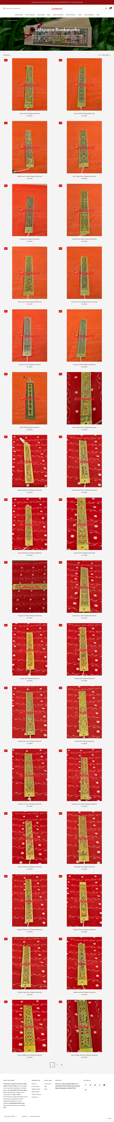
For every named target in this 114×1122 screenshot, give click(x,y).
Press (45, 1089)
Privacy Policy (35, 1086)
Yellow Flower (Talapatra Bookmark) (30, 113)
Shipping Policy (36, 1089)
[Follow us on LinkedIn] (86, 1089)
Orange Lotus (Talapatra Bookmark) (30, 239)
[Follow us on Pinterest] (99, 1085)
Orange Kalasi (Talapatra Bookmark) (84, 741)
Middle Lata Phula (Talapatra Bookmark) (84, 992)
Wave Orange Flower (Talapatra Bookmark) (30, 490)
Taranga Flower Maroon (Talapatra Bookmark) (84, 490)
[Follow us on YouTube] (104, 1085)
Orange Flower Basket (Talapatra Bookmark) (84, 239)
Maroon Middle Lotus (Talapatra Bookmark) (30, 1055)
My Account (47, 1084)
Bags (48, 14)
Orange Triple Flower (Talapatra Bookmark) (30, 553)
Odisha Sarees (19, 14)
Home (4, 20)
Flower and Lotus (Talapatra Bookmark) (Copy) (84, 302)
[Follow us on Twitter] (90, 1085)
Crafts (80, 14)
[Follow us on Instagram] (95, 1085)
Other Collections (89, 14)
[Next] (61, 1065)
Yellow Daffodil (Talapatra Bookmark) (84, 113)
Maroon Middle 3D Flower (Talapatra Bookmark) (84, 1055)
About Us (34, 1084)
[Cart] (110, 8)
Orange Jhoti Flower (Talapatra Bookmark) (30, 804)
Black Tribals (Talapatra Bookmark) (29, 427)
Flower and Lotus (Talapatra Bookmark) (30, 364)
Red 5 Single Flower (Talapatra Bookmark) (84, 176)
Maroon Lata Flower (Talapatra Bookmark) (29, 302)
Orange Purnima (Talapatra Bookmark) (84, 553)
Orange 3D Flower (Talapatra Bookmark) (84, 929)
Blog (98, 14)
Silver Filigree (41, 14)
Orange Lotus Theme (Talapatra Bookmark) (30, 615)
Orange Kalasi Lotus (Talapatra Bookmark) (29, 741)
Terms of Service (36, 1094)
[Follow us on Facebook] (86, 1085)
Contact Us (35, 1097)
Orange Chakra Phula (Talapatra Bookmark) (30, 867)
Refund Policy (35, 1092)
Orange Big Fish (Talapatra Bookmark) (84, 867)
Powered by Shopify (35, 1116)
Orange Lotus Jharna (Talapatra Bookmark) (84, 615)
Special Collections (58, 14)
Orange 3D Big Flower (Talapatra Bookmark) (29, 992)
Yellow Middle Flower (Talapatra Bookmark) (84, 427)
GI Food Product (70, 14)
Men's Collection (30, 14)
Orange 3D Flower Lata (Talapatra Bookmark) (29, 929)
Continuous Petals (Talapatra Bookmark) (84, 364)
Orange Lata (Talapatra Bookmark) (29, 678)
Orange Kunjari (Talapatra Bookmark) (84, 678)
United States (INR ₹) (9, 1116)
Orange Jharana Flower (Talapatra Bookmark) (84, 804)
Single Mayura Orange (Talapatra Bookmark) (29, 176)
